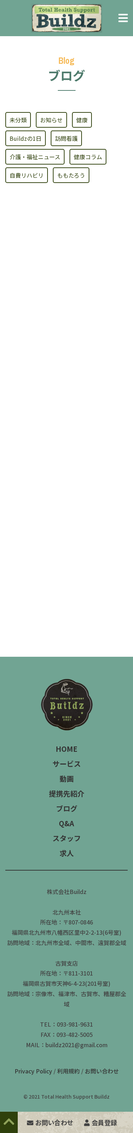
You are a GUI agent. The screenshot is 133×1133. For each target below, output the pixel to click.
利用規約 (68, 1071)
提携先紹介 (66, 793)
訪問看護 (66, 138)
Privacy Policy (33, 1071)
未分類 (18, 120)
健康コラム (88, 156)
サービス (66, 764)
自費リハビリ (27, 175)
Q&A (66, 823)
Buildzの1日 (25, 138)
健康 (82, 120)
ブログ (66, 808)
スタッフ (66, 838)
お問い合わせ (102, 1071)
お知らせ (51, 120)
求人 (67, 853)
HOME (66, 749)
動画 (67, 778)
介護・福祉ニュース (35, 156)
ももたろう (71, 175)
